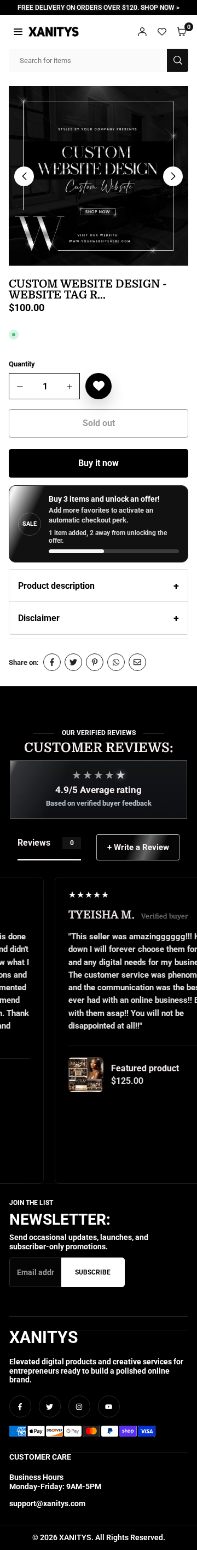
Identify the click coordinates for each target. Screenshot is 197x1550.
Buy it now (98, 463)
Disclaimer (39, 618)
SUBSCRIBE (93, 1272)
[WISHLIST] (162, 31)
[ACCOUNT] (142, 31)
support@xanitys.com (47, 1503)
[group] (98, 176)
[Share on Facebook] (52, 662)
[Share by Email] (137, 662)
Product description (56, 586)
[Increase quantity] (69, 387)
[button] (18, 31)
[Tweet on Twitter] (73, 662)
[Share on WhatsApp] (116, 662)
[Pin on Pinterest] (94, 662)
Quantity (22, 364)
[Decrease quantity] (20, 387)
